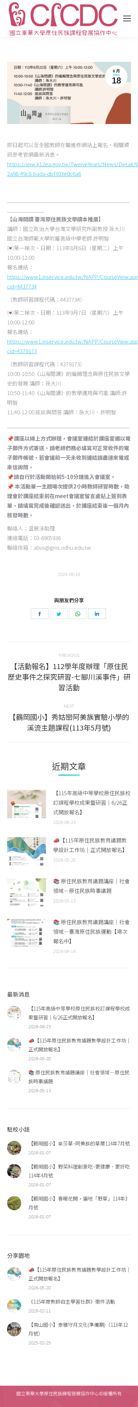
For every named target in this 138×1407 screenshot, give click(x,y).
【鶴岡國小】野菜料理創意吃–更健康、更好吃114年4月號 (79, 1171)
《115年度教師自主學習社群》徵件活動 (71, 1301)
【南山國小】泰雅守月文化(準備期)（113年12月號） (78, 1329)
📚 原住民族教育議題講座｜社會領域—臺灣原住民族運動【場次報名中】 (91, 931)
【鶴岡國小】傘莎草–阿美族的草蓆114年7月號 (79, 1143)
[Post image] (26, 804)
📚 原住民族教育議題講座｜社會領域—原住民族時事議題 (91, 885)
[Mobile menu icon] (127, 18)
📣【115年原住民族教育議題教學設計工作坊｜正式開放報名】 (90, 844)
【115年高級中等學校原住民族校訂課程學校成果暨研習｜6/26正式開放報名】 (92, 802)
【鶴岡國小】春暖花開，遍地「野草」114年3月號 (77, 1203)
